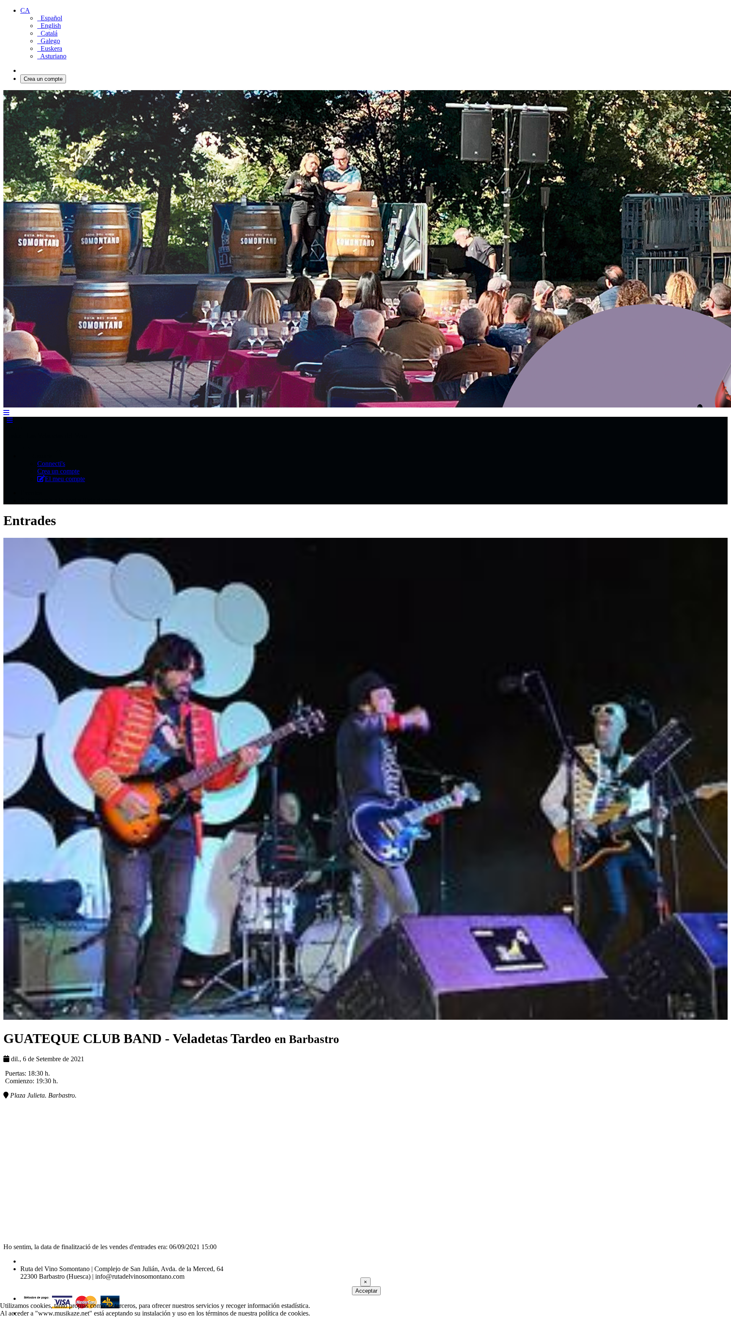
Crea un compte (43, 79)
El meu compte (65, 478)
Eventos (31, 492)
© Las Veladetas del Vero (54, 1261)
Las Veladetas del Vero (55, 435)
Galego (48, 40)
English (49, 25)
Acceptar (366, 1291)
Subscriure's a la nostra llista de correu (71, 500)
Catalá (47, 33)
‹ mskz (12, 435)
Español (49, 18)
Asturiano (51, 56)
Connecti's (34, 70)
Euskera (49, 48)
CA (25, 10)
